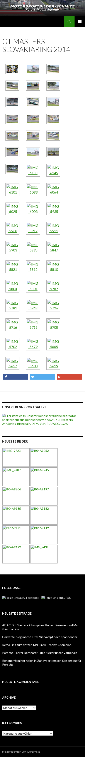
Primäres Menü (80, 21)
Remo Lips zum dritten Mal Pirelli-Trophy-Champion (36, 645)
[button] (15, 377)
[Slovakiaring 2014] (12, 69)
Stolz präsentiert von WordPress (21, 751)
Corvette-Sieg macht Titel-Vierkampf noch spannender (39, 637)
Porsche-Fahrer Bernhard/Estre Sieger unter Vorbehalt (39, 653)
